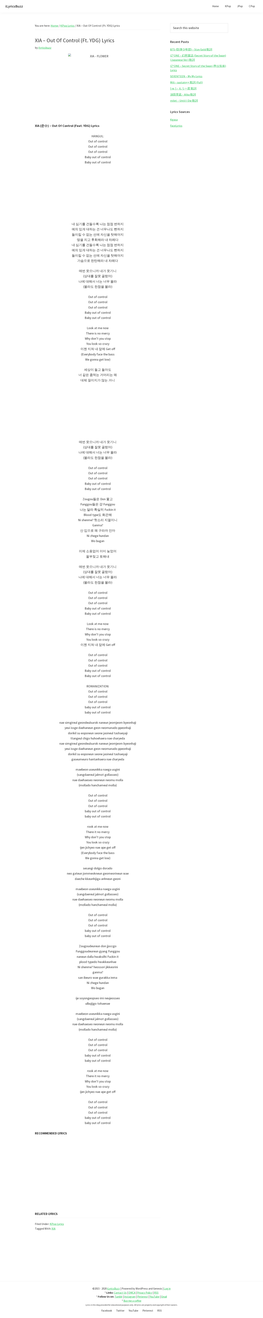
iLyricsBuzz (14, 6)
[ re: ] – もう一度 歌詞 (183, 88)
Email (164, 1296)
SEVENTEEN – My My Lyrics (186, 76)
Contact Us (120, 1292)
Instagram (129, 1296)
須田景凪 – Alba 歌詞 (183, 94)
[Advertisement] (97, 195)
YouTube (154, 1296)
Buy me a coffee (132, 1300)
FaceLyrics (176, 125)
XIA (53, 1228)
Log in (167, 1288)
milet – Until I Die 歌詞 (184, 100)
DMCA (131, 1292)
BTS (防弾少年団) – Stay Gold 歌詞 (191, 49)
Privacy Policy (144, 1292)
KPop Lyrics (57, 1224)
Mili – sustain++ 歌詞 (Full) (186, 82)
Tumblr (118, 1296)
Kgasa (174, 119)
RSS (156, 1292)
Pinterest (142, 1296)
